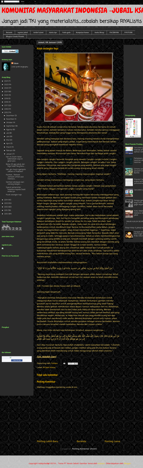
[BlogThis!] (71, 364)
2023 (6, 84)
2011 (6, 210)
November (10, 119)
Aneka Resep (99, 32)
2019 (6, 98)
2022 (6, 88)
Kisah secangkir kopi (14, 195)
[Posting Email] (64, 363)
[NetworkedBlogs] (17, 357)
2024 (6, 81)
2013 (6, 203)
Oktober (9, 122)
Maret (9, 147)
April (8, 143)
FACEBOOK (114, 32)
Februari (9, 150)
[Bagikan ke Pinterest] (77, 364)
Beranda (9, 32)
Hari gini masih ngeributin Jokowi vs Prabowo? (16, 170)
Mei (8, 140)
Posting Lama (112, 441)
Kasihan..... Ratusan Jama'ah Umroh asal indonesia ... (15, 177)
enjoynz (101, 463)
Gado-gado (66, 32)
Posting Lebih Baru (47, 441)
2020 (6, 95)
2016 (6, 109)
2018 (6, 102)
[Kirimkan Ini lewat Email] (69, 364)
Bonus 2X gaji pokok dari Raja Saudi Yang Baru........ (15, 165)
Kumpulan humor (82, 32)
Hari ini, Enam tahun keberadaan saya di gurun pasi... (14, 159)
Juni (8, 136)
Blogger (127, 463)
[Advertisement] (134, 77)
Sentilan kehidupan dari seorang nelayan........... (15, 183)
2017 (6, 105)
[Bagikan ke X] (73, 364)
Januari (9, 154)
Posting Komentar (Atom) (84, 448)
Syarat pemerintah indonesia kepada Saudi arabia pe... (15, 189)
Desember (10, 115)
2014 (6, 200)
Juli (7, 133)
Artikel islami (38, 32)
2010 (6, 214)
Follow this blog (17, 360)
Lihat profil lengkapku (19, 67)
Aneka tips (53, 32)
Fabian (16, 63)
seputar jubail (23, 32)
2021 (6, 91)
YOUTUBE (128, 32)
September (10, 126)
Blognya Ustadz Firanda (15, 36)
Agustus (9, 129)
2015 (6, 112)
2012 (6, 207)
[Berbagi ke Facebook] (75, 364)
